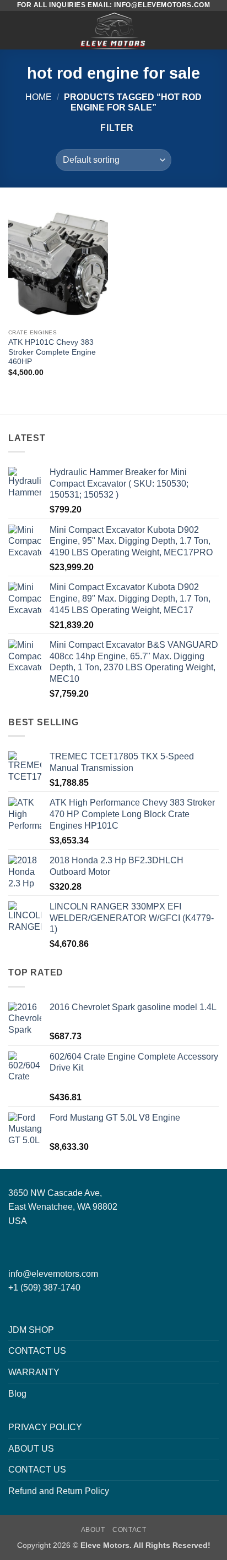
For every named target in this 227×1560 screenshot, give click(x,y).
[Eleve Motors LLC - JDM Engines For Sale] (113, 30)
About (93, 1530)
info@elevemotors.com (53, 1273)
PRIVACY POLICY (45, 1427)
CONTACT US (37, 1350)
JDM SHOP (31, 1330)
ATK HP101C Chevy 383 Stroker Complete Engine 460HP (52, 352)
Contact (129, 1530)
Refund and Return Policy (58, 1491)
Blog (17, 1393)
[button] (14, 29)
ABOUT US (31, 1448)
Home (38, 97)
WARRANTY (34, 1372)
